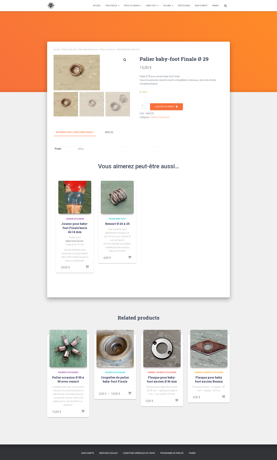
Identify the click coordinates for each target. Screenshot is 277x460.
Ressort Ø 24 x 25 (117, 224)
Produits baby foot (69, 49)
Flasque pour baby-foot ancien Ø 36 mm (162, 379)
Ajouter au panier (164, 107)
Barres (151, 372)
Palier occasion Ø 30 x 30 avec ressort (68, 379)
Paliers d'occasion (107, 49)
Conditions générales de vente (139, 453)
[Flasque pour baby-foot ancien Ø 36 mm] (162, 348)
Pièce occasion (132, 5)
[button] (125, 60)
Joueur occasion (75, 219)
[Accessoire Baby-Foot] (51, 6)
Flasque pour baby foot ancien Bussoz (209, 379)
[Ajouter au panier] (129, 257)
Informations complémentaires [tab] (74, 132)
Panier (215, 5)
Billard (168, 5)
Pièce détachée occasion (88, 49)
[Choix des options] (129, 393)
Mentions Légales (108, 453)
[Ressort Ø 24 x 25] (117, 197)
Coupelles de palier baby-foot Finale (115, 379)
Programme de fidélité (172, 453)
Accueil (97, 5)
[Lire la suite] (87, 267)
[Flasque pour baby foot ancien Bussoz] (209, 348)
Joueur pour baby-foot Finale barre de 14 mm (74, 228)
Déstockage (184, 5)
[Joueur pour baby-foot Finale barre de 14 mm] (74, 197)
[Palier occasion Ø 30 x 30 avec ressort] (68, 348)
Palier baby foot (117, 219)
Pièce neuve (111, 5)
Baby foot (151, 5)
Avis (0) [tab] (109, 132)
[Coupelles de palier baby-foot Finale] (115, 348)
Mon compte (201, 5)
